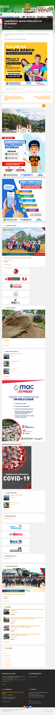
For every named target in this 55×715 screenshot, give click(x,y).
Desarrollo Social (7, 657)
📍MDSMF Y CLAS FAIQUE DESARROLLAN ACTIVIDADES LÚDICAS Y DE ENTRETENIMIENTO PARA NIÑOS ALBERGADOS (25, 626)
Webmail (46, 709)
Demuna (5, 653)
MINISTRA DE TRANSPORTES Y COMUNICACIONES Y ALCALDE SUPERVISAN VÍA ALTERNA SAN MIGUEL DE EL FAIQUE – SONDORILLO (26, 618)
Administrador (17, 89)
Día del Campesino (7, 660)
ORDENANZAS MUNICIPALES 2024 (9, 697)
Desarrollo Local (7, 655)
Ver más (5, 510)
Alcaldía (5, 650)
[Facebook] (27, 707)
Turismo (6, 342)
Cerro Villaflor (13, 369)
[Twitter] (30, 707)
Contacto (51, 709)
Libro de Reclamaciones (48, 711)
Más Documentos (6, 701)
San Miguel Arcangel (8, 665)
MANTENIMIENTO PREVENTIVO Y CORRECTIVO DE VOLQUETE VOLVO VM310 (14, 98)
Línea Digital (10, 711)
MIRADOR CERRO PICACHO (16, 353)
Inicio (42, 709)
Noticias (10, 27)
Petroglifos (6, 340)
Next (49, 95)
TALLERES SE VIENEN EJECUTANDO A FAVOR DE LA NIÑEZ (17, 258)
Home (5, 27)
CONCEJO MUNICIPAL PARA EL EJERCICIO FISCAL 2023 (42, 97)
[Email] (24, 707)
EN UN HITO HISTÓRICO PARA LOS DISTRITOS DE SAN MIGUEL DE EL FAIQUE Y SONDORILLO (27, 610)
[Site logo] (27, 10)
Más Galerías (6, 601)
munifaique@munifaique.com (35, 701)
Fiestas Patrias (7, 662)
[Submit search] (43, 105)
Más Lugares (6, 345)
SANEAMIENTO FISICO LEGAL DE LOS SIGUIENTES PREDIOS (13, 693)
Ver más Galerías (7, 264)
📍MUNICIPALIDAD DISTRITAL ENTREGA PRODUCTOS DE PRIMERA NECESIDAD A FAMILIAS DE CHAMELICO (25, 635)
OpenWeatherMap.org (15, 130)
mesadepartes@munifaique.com (36, 703)
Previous (6, 95)
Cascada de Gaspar (14, 361)
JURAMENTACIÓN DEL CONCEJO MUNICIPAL (14, 594)
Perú (8, 681)
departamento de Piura (19, 679)
